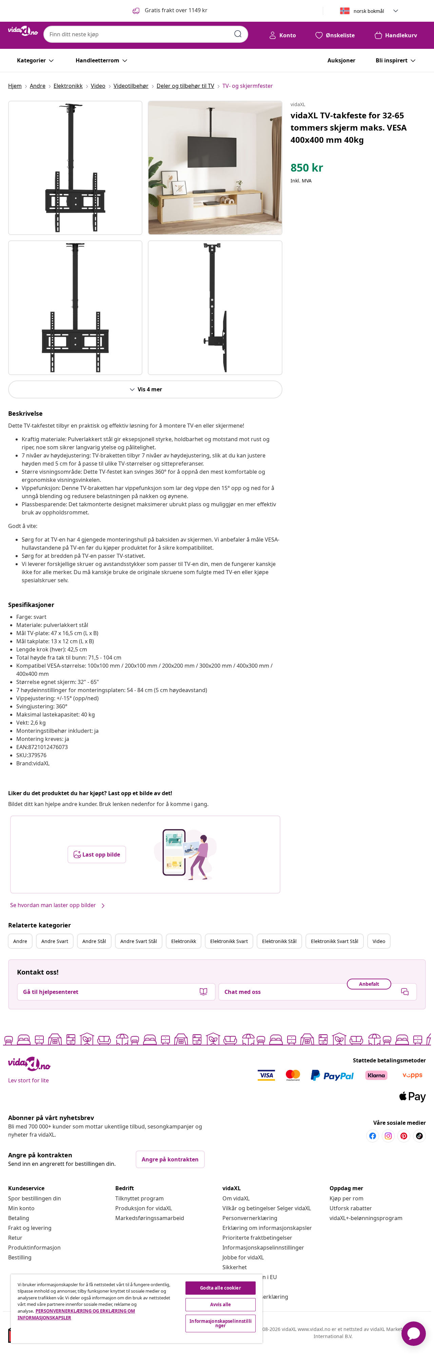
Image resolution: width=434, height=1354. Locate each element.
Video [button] (379, 941)
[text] (307, 169)
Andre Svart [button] (54, 941)
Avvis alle (220, 1304)
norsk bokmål (369, 11)
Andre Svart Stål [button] (138, 941)
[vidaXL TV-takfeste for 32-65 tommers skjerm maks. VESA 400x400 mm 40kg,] (75, 167)
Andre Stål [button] (94, 941)
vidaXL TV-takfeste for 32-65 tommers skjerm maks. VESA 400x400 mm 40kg (349, 127)
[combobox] (145, 34)
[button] (169, 11)
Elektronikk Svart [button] (229, 941)
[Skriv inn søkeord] (238, 33)
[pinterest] (403, 1136)
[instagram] (388, 1136)
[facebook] (372, 1136)
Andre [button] (20, 941)
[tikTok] (419, 1136)
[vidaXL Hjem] (23, 31)
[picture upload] (185, 854)
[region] (136, 1308)
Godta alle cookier (220, 1288)
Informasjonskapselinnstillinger (263, 1247)
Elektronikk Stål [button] (279, 941)
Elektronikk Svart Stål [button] (334, 941)
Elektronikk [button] (183, 941)
